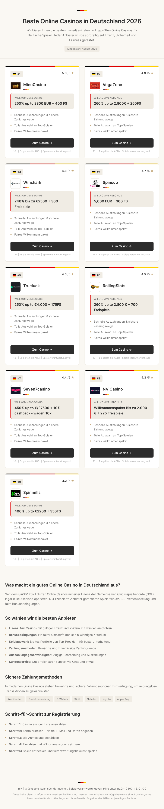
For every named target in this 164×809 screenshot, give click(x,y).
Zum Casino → (42, 143)
